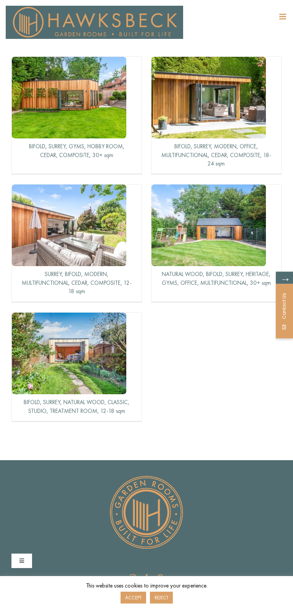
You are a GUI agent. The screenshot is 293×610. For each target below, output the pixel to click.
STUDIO (37, 411)
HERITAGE (257, 274)
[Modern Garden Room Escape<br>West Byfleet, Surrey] (208, 62)
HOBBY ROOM (105, 146)
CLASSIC (118, 402)
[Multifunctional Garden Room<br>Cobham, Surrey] (208, 189)
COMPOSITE (74, 155)
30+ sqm (102, 155)
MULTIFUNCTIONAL (184, 155)
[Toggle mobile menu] (283, 17)
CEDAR (48, 155)
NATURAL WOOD (182, 274)
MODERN (225, 146)
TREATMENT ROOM (73, 411)
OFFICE (248, 146)
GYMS (76, 146)
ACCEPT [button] (133, 597)
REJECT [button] (161, 597)
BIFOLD (37, 146)
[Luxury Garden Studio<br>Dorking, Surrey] (69, 317)
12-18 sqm (112, 411)
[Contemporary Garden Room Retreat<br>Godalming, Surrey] (69, 189)
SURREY (57, 146)
